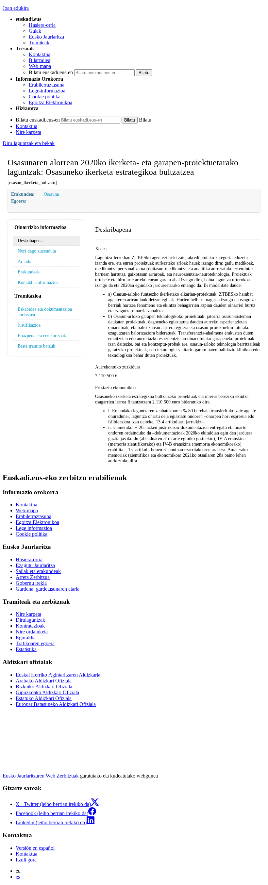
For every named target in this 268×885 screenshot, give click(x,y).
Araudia (25, 261)
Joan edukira (16, 8)
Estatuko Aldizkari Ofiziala (44, 698)
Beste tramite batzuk (36, 346)
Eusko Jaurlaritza (46, 37)
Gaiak (35, 31)
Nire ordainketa (32, 631)
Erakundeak (29, 271)
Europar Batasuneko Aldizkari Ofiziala (56, 704)
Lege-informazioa (47, 90)
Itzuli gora (26, 859)
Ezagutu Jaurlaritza (35, 565)
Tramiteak (39, 42)
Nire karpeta (28, 132)
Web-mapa (40, 66)
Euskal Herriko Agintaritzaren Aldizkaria (58, 675)
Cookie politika (44, 96)
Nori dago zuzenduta (37, 251)
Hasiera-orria (42, 25)
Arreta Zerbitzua (33, 577)
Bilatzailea (39, 60)
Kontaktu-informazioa (38, 282)
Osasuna (51, 194)
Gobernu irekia (31, 583)
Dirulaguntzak (30, 620)
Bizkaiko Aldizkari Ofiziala (44, 686)
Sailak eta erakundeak (38, 571)
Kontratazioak (30, 626)
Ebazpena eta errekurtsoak (42, 335)
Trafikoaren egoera (35, 643)
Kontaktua (39, 54)
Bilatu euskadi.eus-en (51, 72)
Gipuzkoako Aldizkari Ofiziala (47, 692)
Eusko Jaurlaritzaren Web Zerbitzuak (41, 775)
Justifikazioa (29, 325)
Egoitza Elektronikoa (50, 102)
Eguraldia (26, 637)
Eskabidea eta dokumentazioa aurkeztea (45, 311)
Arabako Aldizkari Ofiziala (44, 680)
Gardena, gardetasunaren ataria (47, 589)
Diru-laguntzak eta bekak (29, 143)
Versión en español (35, 848)
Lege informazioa (34, 528)
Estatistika (26, 649)
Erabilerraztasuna (46, 85)
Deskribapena (30, 240)
